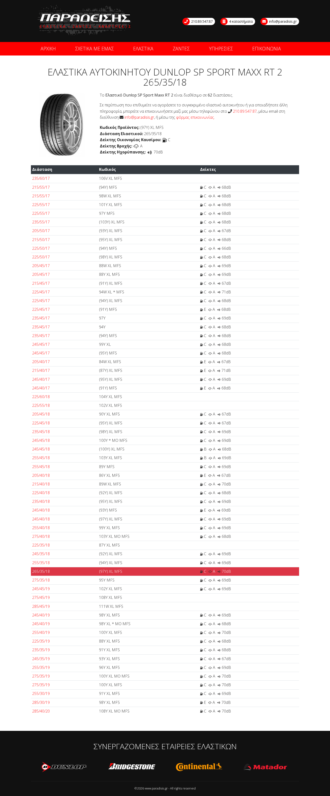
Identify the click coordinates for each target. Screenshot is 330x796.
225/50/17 (41, 248)
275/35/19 (41, 676)
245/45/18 (41, 440)
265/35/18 (41, 571)
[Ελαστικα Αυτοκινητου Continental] (198, 767)
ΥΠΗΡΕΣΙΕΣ (221, 48)
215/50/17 (41, 239)
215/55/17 (41, 187)
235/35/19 (41, 649)
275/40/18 (41, 536)
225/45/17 (41, 292)
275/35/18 (41, 580)
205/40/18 (41, 475)
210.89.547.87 (201, 21)
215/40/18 (41, 484)
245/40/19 (41, 615)
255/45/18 (41, 457)
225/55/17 (41, 204)
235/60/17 (41, 178)
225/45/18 (41, 423)
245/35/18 (41, 553)
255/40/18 (41, 527)
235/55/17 (41, 222)
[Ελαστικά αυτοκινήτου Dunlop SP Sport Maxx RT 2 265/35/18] (62, 124)
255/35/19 (41, 667)
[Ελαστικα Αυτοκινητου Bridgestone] (131, 767)
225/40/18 (41, 492)
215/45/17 (41, 283)
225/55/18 (41, 405)
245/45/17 (41, 344)
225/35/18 (41, 545)
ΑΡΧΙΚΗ (48, 48)
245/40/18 (41, 510)
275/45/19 (41, 597)
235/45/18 (41, 431)
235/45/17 (41, 318)
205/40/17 (41, 361)
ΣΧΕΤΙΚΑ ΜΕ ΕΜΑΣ (94, 48)
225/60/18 (41, 396)
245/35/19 (41, 658)
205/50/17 (41, 230)
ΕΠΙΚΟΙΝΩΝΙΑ (266, 48)
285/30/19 (41, 702)
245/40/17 (41, 379)
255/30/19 (41, 693)
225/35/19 (41, 641)
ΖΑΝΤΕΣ (181, 48)
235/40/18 (41, 501)
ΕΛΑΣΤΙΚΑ (143, 48)
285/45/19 (41, 606)
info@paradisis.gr (282, 21)
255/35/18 (41, 562)
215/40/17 (41, 370)
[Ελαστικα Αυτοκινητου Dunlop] (64, 767)
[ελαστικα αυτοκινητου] (84, 20)
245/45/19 (41, 588)
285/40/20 (41, 711)
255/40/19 (41, 632)
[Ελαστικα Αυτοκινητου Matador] (266, 767)
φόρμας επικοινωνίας (195, 117)
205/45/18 (41, 414)
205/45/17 (41, 265)
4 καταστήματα (240, 21)
